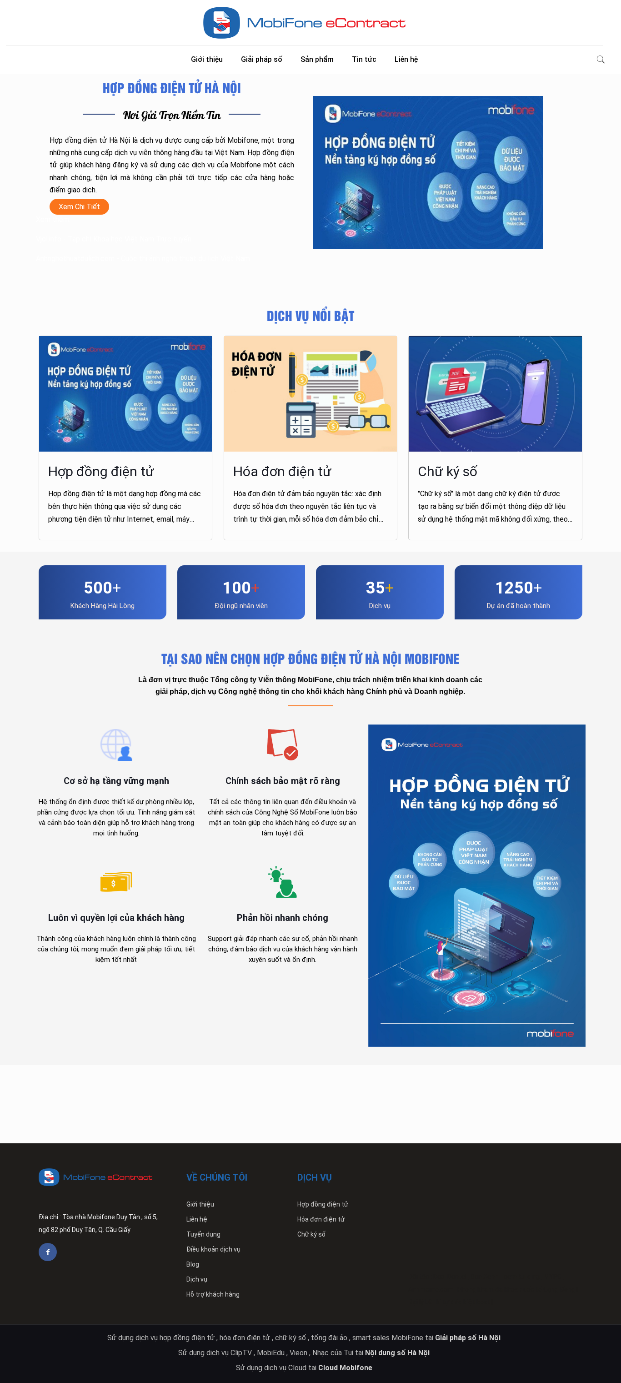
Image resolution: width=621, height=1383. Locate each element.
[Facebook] (48, 1252)
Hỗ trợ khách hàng (213, 1294)
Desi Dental (449, 1276)
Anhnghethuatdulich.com (75, 258)
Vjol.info (48, 239)
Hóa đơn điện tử (321, 1219)
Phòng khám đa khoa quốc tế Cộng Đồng (516, 1289)
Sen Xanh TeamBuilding (505, 1276)
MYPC (552, 1276)
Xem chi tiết (79, 206)
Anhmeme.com (430, 1289)
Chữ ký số (311, 1234)
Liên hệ (196, 1219)
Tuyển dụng (203, 1234)
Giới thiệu (200, 1204)
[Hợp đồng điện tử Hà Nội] (304, 22)
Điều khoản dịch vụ (213, 1249)
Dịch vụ (196, 1279)
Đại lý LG (420, 1302)
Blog (192, 1264)
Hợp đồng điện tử (322, 1204)
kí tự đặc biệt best (463, 1302)
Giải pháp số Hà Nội (468, 1337)
